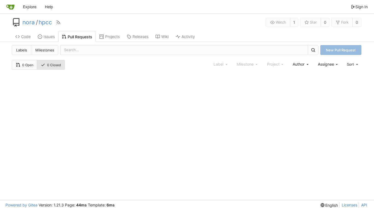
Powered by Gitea (21, 205)
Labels (21, 50)
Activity (188, 36)
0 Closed (54, 65)
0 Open (27, 65)
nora (28, 22)
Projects (112, 36)
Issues (49, 36)
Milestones (44, 50)
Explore (29, 6)
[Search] (313, 50)
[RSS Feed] (58, 22)
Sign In (361, 6)
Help (49, 6)
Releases (140, 36)
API (364, 205)
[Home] (10, 7)
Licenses (349, 205)
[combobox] (301, 64)
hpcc (45, 22)
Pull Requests (80, 36)
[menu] (353, 64)
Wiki (165, 36)
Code (26, 36)
